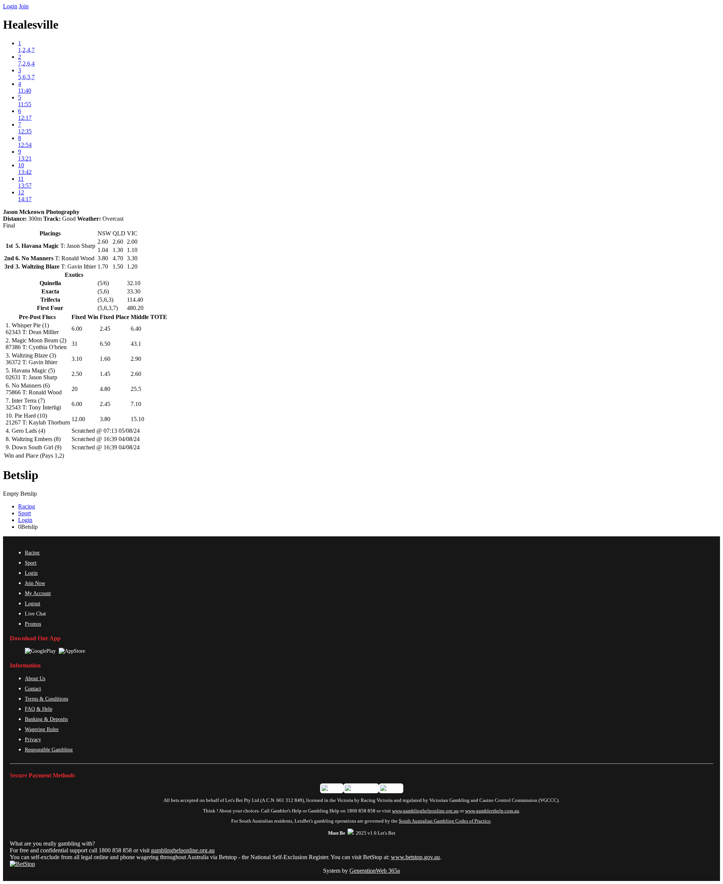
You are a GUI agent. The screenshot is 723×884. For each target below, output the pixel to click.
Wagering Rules (41, 729)
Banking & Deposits (46, 719)
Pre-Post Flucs (37, 317)
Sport (24, 513)
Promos (33, 624)
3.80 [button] (105, 419)
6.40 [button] (136, 328)
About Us (35, 678)
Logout (32, 603)
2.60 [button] (136, 374)
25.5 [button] (136, 389)
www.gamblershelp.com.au (492, 811)
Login (10, 6)
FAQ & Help (38, 709)
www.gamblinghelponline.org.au (425, 811)
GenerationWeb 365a (374, 870)
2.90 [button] (136, 359)
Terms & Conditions (46, 699)
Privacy (33, 739)
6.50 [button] (105, 343)
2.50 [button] (77, 374)
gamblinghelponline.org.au (183, 850)
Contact (33, 689)
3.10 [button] (77, 359)
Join (24, 6)
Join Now (35, 583)
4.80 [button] (105, 389)
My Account (38, 593)
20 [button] (75, 389)
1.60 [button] (105, 359)
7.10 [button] (136, 404)
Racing (26, 506)
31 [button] (75, 343)
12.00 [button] (78, 419)
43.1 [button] (136, 343)
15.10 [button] (137, 419)
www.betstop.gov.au (415, 857)
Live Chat (35, 614)
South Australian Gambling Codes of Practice (445, 821)
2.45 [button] (105, 328)
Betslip (20, 475)
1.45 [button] (105, 374)
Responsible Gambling (49, 750)
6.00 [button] (77, 328)
